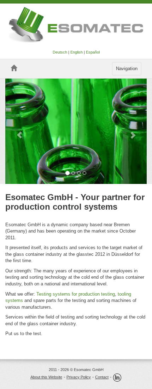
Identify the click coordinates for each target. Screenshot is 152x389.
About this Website (46, 377)
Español (93, 52)
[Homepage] (13, 68)
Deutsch (60, 52)
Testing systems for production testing (75, 294)
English (76, 52)
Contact (102, 377)
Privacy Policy (78, 377)
